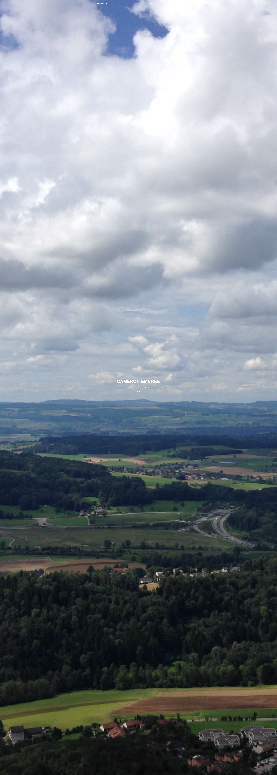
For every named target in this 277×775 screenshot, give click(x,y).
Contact (176, 3)
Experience (159, 3)
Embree (104, 3)
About (152, 3)
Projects (168, 3)
